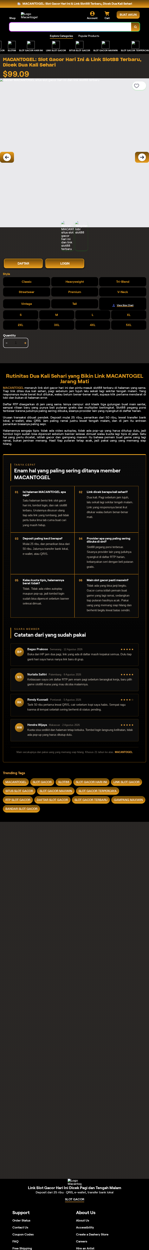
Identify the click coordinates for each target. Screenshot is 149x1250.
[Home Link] (31, 15)
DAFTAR (23, 263)
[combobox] (70, 26)
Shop (12, 18)
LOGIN (64, 263)
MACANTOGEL (13, 387)
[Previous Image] (7, 157)
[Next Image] (142, 157)
